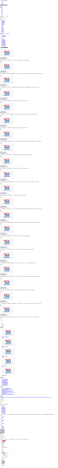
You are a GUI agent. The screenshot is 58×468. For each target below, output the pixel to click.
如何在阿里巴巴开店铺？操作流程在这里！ (7, 393)
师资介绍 (3, 29)
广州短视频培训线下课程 (3, 260)
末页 (2, 324)
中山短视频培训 (3, 410)
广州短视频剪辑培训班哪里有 (3, 138)
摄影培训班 (8, 397)
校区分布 (3, 428)
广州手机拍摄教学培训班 (3, 314)
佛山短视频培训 (3, 40)
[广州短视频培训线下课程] (6, 259)
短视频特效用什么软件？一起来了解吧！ (7, 391)
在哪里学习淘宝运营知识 (5, 390)
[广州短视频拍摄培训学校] (6, 205)
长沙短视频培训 (3, 45)
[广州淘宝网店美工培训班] (8, 355)
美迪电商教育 (5, 0)
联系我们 (3, 3)
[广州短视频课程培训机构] (6, 232)
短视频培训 (3, 22)
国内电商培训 (3, 20)
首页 (2, 2)
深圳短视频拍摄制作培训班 (5, 346)
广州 (2, 9)
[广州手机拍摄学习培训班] (6, 286)
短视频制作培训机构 (18, 397)
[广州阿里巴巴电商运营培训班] (8, 336)
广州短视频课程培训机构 (3, 233)
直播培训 (3, 24)
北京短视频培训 (3, 412)
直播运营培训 (29, 397)
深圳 (2, 10)
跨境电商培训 (3, 21)
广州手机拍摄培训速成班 (3, 165)
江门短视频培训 (3, 43)
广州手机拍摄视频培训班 (3, 273)
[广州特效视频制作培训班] (6, 70)
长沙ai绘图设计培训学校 (5, 379)
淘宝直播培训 (46, 397)
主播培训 (3, 25)
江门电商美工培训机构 (4, 380)
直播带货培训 (36, 397)
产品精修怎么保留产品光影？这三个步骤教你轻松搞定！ (8, 392)
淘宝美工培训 (50, 397)
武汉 (2, 13)
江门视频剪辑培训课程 (4, 382)
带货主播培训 (5, 397)
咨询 (0, 75)
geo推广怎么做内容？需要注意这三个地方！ (7, 389)
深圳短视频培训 (3, 41)
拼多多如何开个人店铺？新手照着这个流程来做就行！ (8, 394)
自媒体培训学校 (12, 397)
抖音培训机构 (33, 397)
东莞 (2, 11)
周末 (4, 455)
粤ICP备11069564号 (26, 439)
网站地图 (3, 420)
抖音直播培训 (1, 397)
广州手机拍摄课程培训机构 (3, 246)
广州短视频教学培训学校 (3, 219)
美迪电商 (1, 33)
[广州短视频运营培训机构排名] (6, 97)
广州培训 (4, 33)
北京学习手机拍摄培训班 (5, 383)
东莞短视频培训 (3, 409)
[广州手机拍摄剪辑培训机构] (6, 178)
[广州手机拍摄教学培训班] (6, 313)
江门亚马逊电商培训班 (5, 385)
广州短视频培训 (7, 33)
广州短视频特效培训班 (3, 111)
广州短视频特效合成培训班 (3, 57)
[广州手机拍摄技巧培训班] (6, 151)
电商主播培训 (43, 397)
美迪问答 (3, 31)
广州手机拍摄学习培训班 (3, 287)
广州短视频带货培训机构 (3, 192)
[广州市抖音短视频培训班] (6, 124)
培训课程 (3, 27)
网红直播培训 (39, 397)
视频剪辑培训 (26, 397)
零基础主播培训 (23, 397)
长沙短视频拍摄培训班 (4, 384)
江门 (2, 12)
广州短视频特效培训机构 (3, 84)
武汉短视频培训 (3, 44)
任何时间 (5, 454)
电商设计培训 (3, 23)
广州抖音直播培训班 (4, 375)
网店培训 (15, 397)
